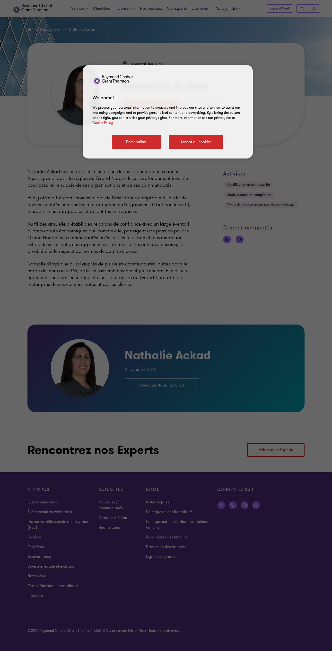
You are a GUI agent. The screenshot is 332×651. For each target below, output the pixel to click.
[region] (168, 111)
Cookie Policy (102, 123)
